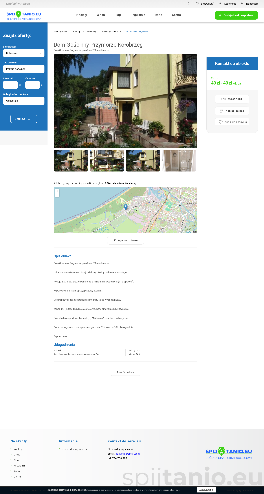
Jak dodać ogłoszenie (75, 449)
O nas (101, 15)
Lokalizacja (9, 46)
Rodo (158, 15)
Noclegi (81, 15)
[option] (125, 101)
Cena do (30, 78)
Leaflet (188, 232)
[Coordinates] (126, 207)
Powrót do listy (125, 372)
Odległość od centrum (16, 94)
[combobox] (23, 53)
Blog (118, 15)
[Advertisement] (132, 406)
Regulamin (138, 15)
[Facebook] (188, 3)
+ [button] (57, 190)
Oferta (176, 15)
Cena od (8, 78)
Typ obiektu (9, 62)
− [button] (57, 194)
